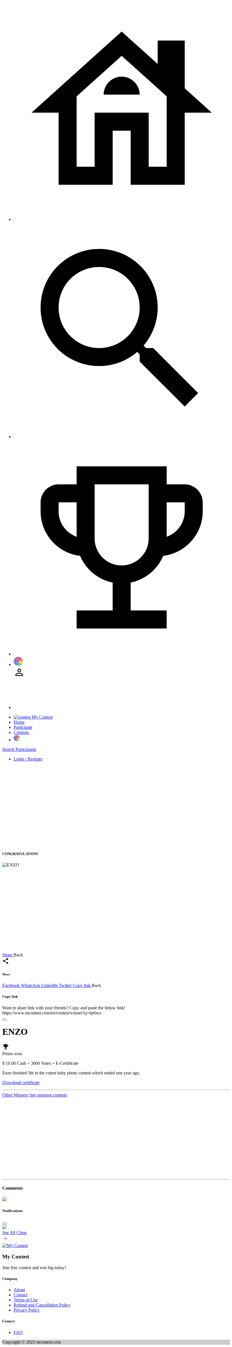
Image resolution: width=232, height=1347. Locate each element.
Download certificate (21, 1082)
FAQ (18, 1332)
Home (19, 722)
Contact (20, 1294)
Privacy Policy (27, 1310)
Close (21, 1232)
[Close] (4, 1019)
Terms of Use (26, 1299)
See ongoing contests (48, 1095)
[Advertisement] (116, 805)
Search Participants (19, 749)
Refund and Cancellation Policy (42, 1305)
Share (8, 954)
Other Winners (15, 1095)
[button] (5, 1240)
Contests (21, 732)
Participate (23, 727)
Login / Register (28, 759)
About (19, 1289)
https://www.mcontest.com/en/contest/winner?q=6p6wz (51, 1012)
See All (8, 1232)
